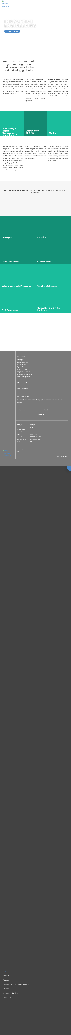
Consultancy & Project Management (16, 984)
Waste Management (23, 376)
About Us (6, 975)
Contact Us (7, 997)
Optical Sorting (22, 367)
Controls (6, 988)
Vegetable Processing (24, 372)
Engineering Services (10, 993)
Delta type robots (22, 362)
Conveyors (20, 359)
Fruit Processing (22, 369)
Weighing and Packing (24, 374)
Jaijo (66, 456)
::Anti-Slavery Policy (22, 455)
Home (5, 971)
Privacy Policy (34, 449)
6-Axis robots (21, 364)
